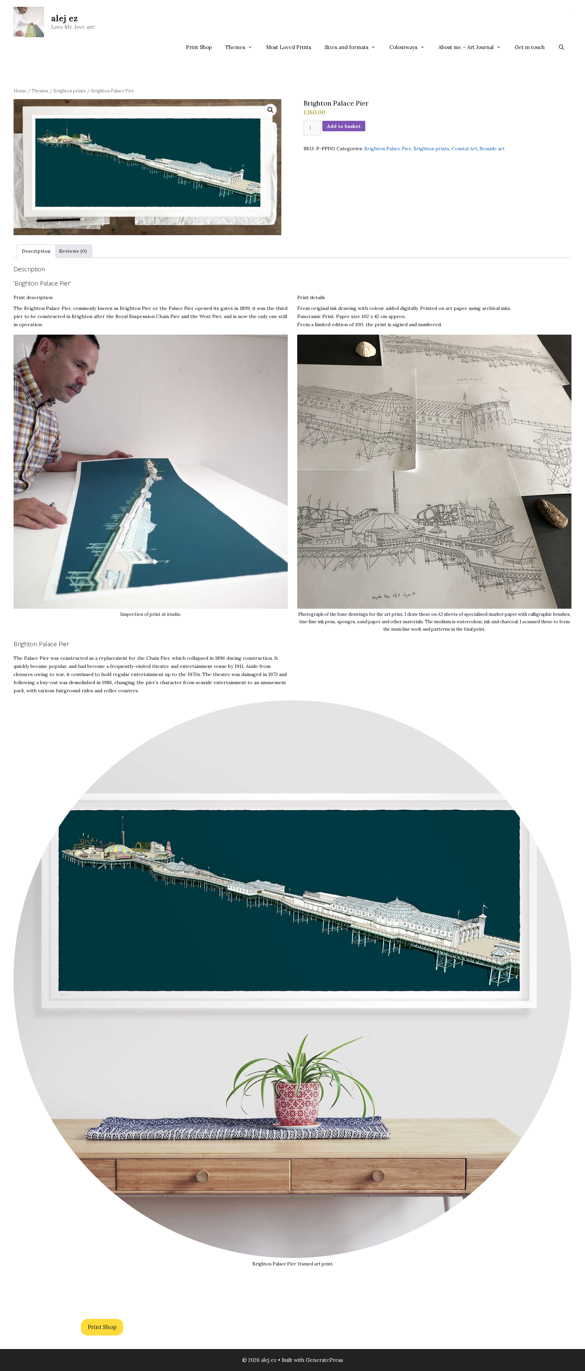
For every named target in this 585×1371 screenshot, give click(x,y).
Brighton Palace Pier (387, 148)
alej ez (64, 18)
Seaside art (492, 148)
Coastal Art (464, 148)
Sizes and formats (346, 47)
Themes (235, 47)
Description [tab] (36, 251)
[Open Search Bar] (561, 47)
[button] (270, 110)
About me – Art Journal (466, 47)
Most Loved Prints (288, 47)
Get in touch (530, 47)
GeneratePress (324, 1360)
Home (20, 91)
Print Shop (199, 47)
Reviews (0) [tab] (73, 251)
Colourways (403, 47)
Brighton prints (69, 91)
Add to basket (344, 126)
